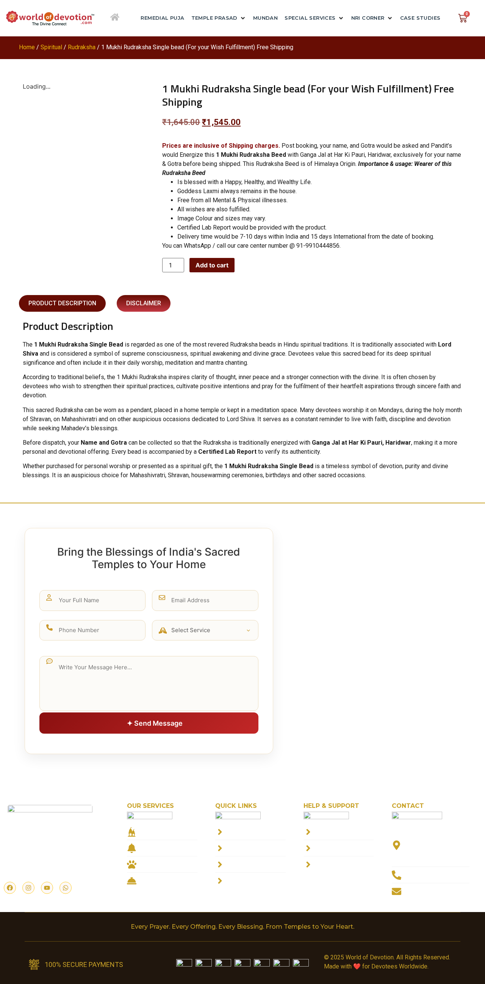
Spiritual (51, 47)
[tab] (62, 303)
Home (27, 47)
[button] (218, 18)
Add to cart (212, 265)
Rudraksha (81, 47)
